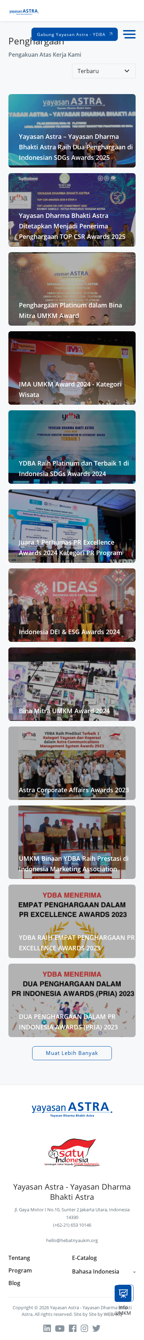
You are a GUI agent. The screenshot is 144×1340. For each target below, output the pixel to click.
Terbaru (88, 71)
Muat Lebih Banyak (72, 1052)
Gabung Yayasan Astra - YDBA (72, 34)
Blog (14, 1283)
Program (20, 1270)
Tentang (19, 1258)
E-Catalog (84, 1258)
